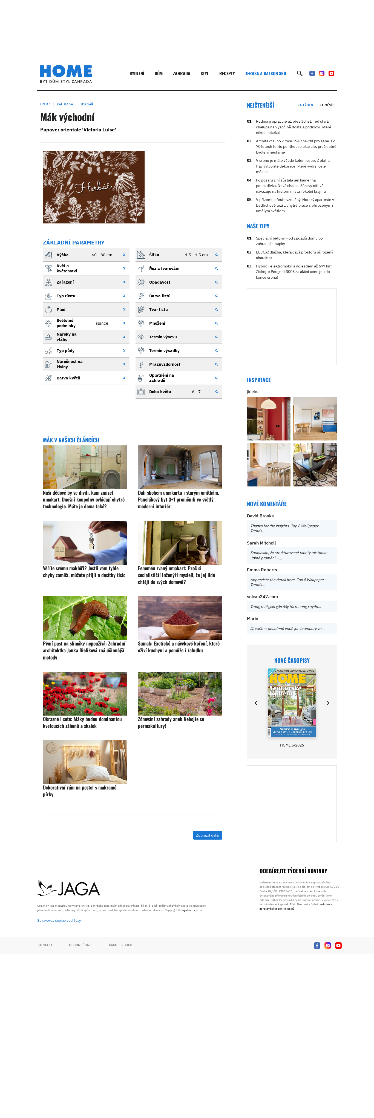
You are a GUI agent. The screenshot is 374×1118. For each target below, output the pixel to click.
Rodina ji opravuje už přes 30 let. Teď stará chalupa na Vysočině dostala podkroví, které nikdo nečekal (293, 127)
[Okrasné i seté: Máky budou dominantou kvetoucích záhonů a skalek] (85, 694)
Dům (159, 73)
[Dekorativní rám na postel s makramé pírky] (85, 762)
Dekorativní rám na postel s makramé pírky (79, 791)
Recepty (227, 73)
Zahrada (181, 73)
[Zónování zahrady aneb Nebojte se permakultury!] (180, 694)
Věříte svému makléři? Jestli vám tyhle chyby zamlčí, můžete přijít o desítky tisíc (84, 571)
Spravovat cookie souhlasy (59, 920)
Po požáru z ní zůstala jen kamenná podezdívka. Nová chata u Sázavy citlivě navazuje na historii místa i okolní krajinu (291, 186)
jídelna (253, 391)
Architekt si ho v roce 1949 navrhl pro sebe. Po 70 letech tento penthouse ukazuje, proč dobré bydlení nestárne (296, 147)
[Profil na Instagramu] (321, 73)
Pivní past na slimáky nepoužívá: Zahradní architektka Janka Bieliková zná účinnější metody (84, 650)
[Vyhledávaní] (300, 73)
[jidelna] (268, 418)
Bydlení (137, 73)
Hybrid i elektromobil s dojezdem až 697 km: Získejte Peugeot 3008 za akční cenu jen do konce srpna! (294, 272)
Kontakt (45, 945)
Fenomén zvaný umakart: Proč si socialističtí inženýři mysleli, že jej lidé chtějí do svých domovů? (176, 574)
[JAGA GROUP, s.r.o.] (69, 888)
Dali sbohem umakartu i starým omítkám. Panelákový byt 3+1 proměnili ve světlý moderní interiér (178, 499)
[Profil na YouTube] (331, 73)
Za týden (305, 105)
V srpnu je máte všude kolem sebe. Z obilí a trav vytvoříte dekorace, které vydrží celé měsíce (293, 166)
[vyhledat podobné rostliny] (124, 255)
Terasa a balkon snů (265, 73)
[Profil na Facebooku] (312, 73)
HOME (45, 104)
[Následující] (327, 703)
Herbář (86, 104)
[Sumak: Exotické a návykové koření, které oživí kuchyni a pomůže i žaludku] (180, 618)
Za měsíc (327, 105)
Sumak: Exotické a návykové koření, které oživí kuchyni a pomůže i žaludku (179, 647)
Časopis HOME (121, 945)
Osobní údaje (81, 945)
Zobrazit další (207, 835)
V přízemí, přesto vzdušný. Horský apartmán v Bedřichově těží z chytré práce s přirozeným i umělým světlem (295, 205)
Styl (205, 73)
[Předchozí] (256, 703)
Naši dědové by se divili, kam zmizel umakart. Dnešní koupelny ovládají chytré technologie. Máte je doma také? (84, 499)
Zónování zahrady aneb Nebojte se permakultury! (171, 722)
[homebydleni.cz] (66, 74)
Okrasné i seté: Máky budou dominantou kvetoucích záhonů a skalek (82, 722)
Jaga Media (188, 910)
